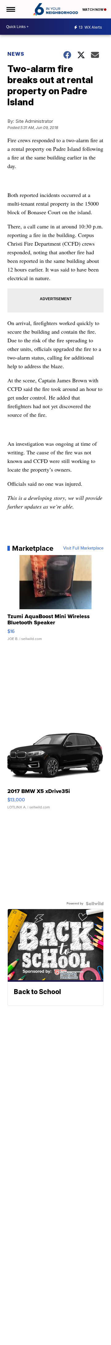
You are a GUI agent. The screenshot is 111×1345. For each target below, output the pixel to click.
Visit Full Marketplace (83, 548)
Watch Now (93, 9)
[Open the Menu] (10, 9)
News (15, 54)
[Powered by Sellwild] (95, 903)
